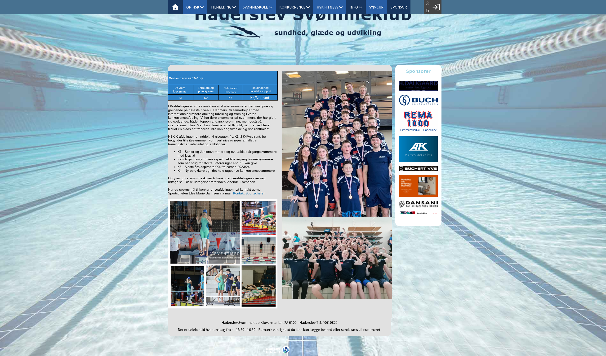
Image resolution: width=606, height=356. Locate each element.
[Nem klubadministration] (279, 348)
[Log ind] (436, 7)
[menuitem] (175, 7)
